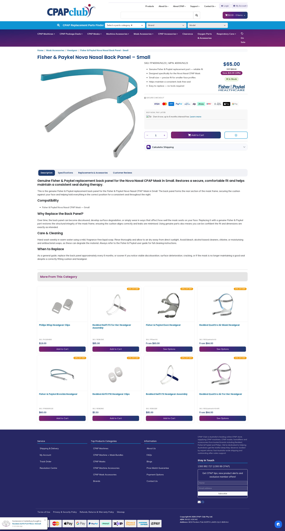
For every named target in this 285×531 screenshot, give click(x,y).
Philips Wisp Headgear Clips (54, 325)
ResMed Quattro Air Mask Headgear (219, 325)
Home (40, 50)
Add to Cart (197, 135)
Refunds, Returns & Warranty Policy (97, 512)
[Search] (196, 15)
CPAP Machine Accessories (106, 468)
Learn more (195, 116)
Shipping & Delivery (49, 448)
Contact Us (209, 6)
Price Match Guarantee (158, 468)
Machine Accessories (116, 34)
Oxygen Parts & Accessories (205, 36)
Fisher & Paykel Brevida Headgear (58, 394)
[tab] (46, 173)
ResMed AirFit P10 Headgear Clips (111, 394)
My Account (241, 6)
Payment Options (155, 474)
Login (226, 6)
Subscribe (222, 493)
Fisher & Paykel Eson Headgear (163, 325)
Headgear (72, 50)
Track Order (45, 461)
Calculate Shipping (163, 147)
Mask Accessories (143, 34)
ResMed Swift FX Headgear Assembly (166, 394)
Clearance (187, 34)
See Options (169, 349)
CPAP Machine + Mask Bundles (108, 455)
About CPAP (178, 6)
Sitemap (121, 512)
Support (194, 6)
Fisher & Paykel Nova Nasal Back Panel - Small (104, 50)
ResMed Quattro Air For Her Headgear (220, 394)
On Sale (243, 40)
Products (149, 6)
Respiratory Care (225, 34)
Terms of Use (43, 512)
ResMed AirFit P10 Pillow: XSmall (26, 524)
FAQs (149, 455)
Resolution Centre (48, 468)
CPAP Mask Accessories (105, 474)
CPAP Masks (93, 34)
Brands (96, 481)
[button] (236, 135)
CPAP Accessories (167, 34)
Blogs (149, 461)
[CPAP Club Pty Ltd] (71, 10)
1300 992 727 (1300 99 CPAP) (214, 466)
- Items (235, 15)
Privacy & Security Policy (65, 512)
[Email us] (199, 502)
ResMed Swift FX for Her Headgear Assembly (111, 326)
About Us (163, 6)
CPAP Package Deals (70, 34)
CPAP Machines (45, 34)
